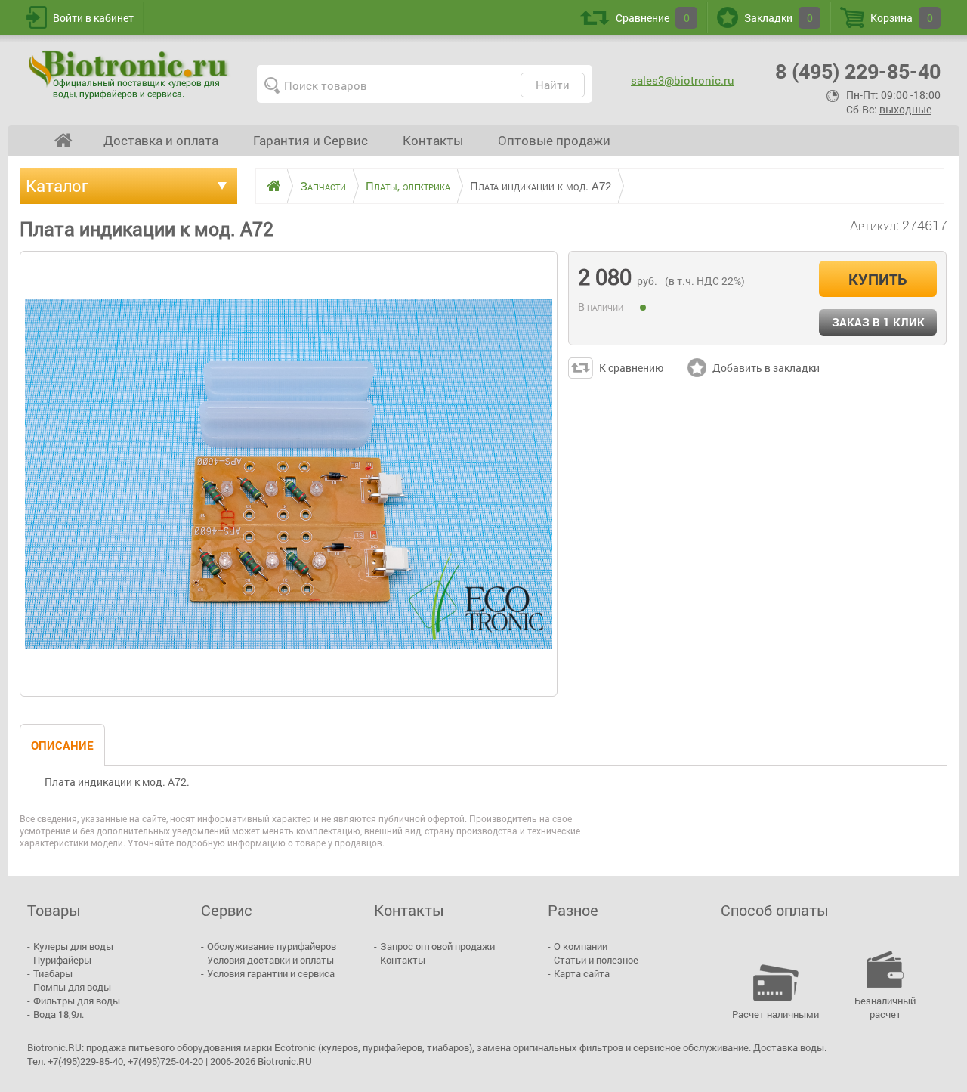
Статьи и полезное (596, 960)
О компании (580, 946)
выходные (905, 109)
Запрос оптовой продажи (437, 946)
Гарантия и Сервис (310, 140)
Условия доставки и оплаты (270, 960)
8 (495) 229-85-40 (858, 70)
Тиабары (53, 973)
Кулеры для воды (73, 946)
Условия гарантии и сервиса (271, 973)
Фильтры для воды (76, 1000)
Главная (63, 140)
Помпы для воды (72, 987)
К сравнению (631, 367)
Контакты (433, 140)
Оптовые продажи (554, 140)
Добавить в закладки (766, 367)
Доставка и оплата (160, 140)
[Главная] (268, 185)
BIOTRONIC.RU (129, 74)
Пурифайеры (62, 960)
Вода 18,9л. (58, 1014)
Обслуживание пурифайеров (271, 946)
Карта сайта (582, 973)
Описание (62, 745)
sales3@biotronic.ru (682, 80)
